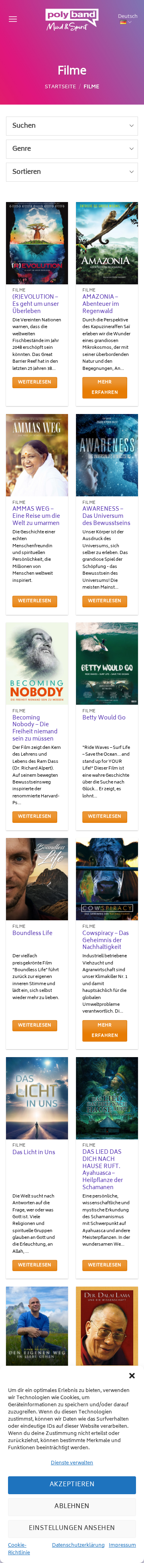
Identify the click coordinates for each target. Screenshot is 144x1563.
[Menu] (12, 20)
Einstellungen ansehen (72, 1528)
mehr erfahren (105, 388)
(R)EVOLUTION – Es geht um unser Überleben (35, 304)
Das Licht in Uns (33, 1153)
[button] (132, 1376)
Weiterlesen (35, 382)
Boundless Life (32, 934)
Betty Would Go (104, 718)
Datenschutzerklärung (78, 1546)
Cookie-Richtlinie (19, 1549)
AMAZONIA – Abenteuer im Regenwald (100, 304)
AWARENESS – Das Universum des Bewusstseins (106, 516)
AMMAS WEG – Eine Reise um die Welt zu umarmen (36, 516)
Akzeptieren (72, 1484)
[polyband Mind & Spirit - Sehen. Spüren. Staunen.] (72, 20)
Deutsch (128, 16)
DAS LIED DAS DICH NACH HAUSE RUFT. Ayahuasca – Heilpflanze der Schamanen (102, 1170)
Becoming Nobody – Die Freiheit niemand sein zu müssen (35, 729)
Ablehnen (72, 1506)
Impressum (122, 1546)
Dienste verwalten (72, 1463)
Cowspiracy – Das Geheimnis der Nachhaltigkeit (105, 941)
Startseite (60, 87)
